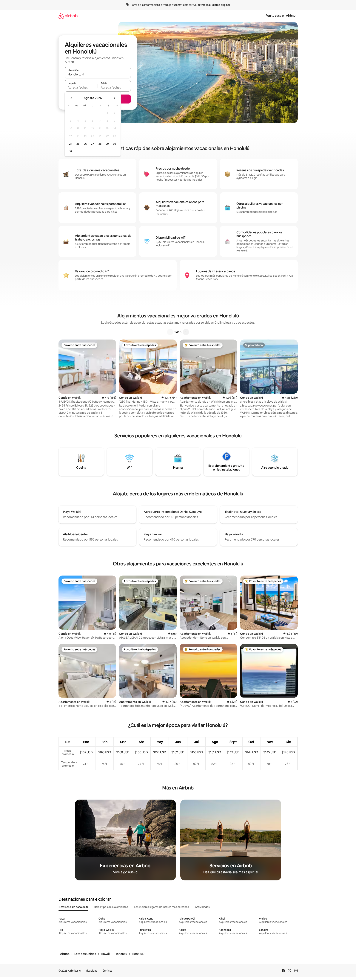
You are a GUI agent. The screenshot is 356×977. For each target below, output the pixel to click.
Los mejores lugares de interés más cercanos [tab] (161, 907)
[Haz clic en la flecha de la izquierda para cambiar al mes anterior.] (71, 98)
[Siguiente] (186, 332)
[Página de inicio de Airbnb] (68, 16)
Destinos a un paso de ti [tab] (73, 907)
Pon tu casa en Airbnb (280, 16)
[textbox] (81, 87)
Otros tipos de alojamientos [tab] (111, 907)
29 (107, 143)
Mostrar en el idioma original (212, 5)
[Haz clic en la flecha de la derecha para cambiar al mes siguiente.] (114, 98)
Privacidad (91, 970)
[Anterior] (170, 332)
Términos (106, 970)
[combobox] (98, 74)
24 (70, 143)
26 (85, 143)
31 (70, 151)
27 (92, 143)
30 (114, 143)
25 (77, 143)
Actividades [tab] (202, 907)
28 (99, 143)
